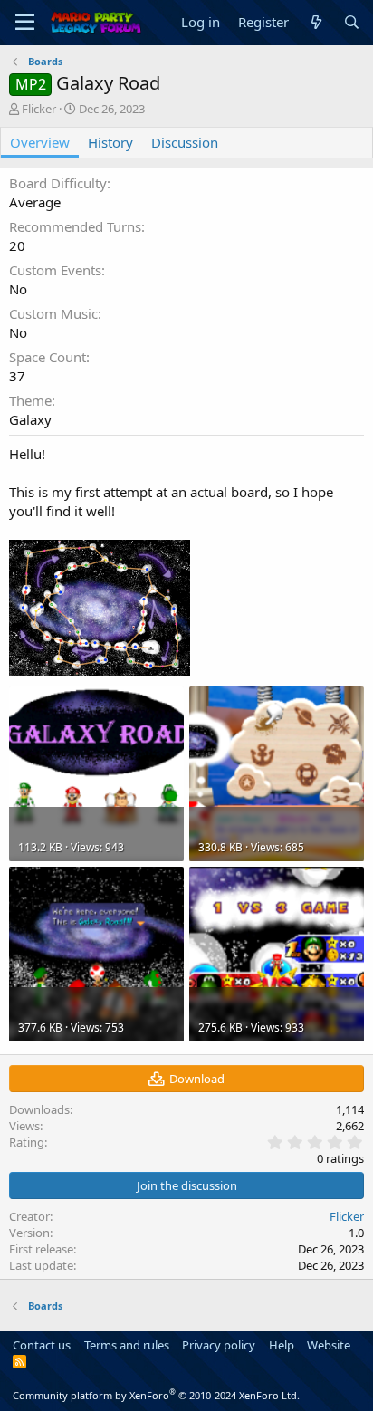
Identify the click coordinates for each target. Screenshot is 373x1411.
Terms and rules (126, 1345)
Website (328, 1345)
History (110, 142)
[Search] (351, 22)
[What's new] (315, 22)
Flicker (39, 109)
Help (281, 1345)
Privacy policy (218, 1345)
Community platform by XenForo (156, 1395)
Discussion (184, 142)
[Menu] (25, 22)
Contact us (42, 1345)
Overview (40, 142)
